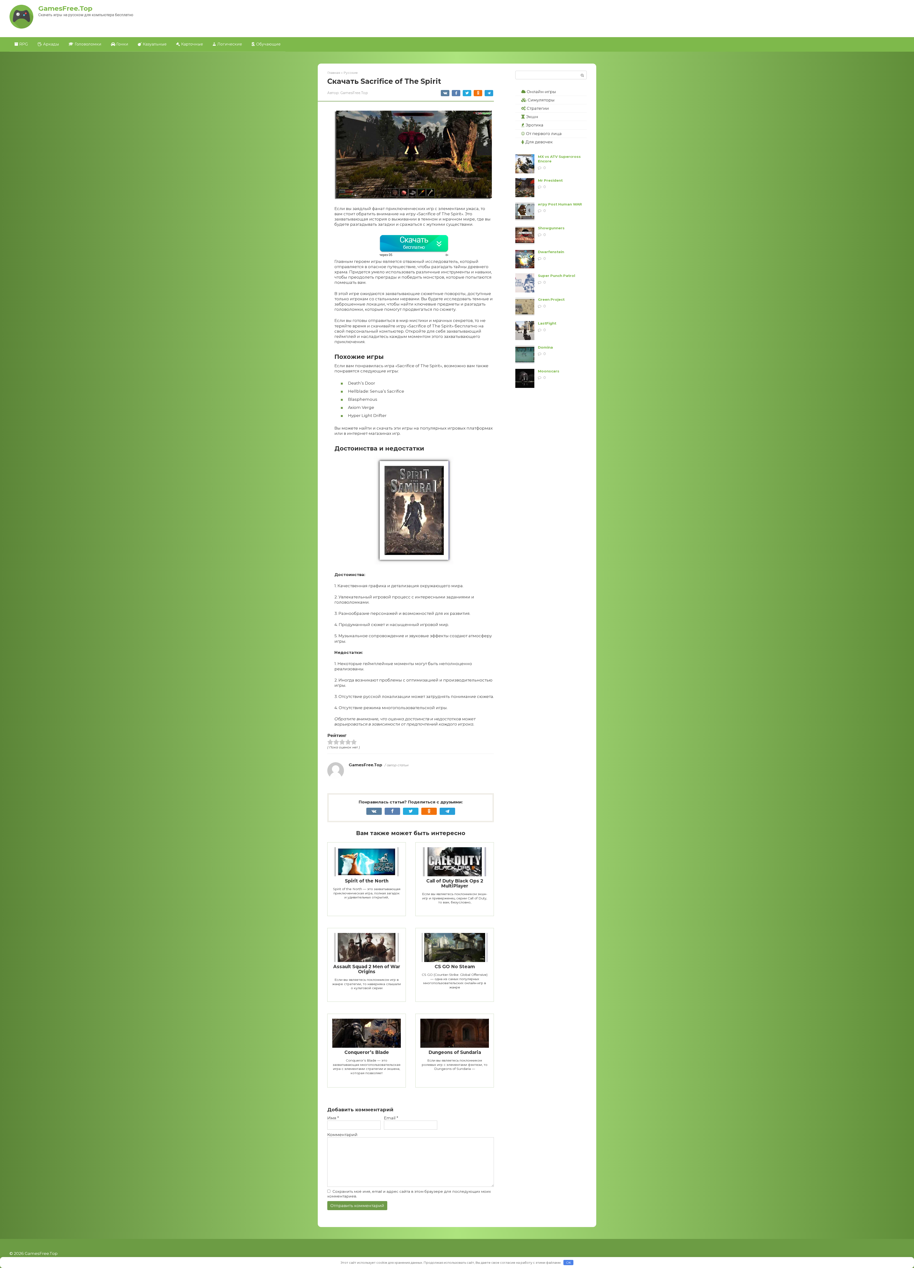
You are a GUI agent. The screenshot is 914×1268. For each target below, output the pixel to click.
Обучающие (268, 44)
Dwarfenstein (551, 252)
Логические (229, 44)
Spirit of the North (366, 881)
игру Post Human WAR (560, 204)
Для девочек (539, 142)
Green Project (551, 299)
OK (568, 1262)
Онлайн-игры (541, 91)
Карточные (192, 44)
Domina (545, 347)
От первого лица (544, 133)
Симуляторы (541, 100)
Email (391, 1118)
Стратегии (538, 108)
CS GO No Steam (455, 966)
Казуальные (155, 44)
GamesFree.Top (65, 8)
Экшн (532, 116)
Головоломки (88, 44)
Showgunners (551, 228)
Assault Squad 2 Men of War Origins (366, 969)
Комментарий (342, 1134)
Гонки (122, 44)
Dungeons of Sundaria (454, 1052)
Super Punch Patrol (556, 275)
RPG (23, 44)
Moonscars (548, 371)
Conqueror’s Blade (366, 1052)
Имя (333, 1118)
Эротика (534, 125)
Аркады (51, 44)
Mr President (550, 180)
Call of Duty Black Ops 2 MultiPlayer (454, 883)
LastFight (547, 323)
